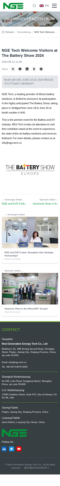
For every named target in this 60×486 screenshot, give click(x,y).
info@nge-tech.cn (12, 143)
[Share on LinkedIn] (27, 69)
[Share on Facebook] (20, 69)
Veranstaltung (24, 32)
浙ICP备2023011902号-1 (36, 467)
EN (47, 5)
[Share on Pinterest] (41, 69)
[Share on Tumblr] (34, 69)
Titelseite (9, 32)
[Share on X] (13, 69)
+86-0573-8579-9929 (17, 366)
